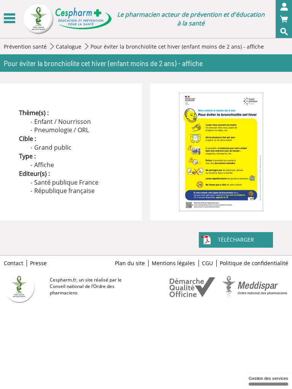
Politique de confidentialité (254, 263)
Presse (38, 263)
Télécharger (236, 239)
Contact (13, 263)
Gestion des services (268, 378)
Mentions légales (173, 263)
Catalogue (68, 46)
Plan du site (130, 263)
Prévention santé (25, 46)
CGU (207, 263)
